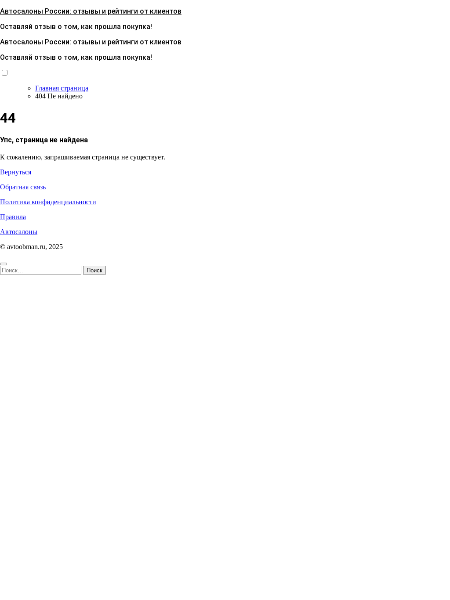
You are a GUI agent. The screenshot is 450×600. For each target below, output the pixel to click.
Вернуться (15, 172)
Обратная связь (23, 187)
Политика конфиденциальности (48, 202)
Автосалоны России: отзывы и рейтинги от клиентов (90, 11)
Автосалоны (18, 231)
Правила (13, 216)
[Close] (3, 264)
